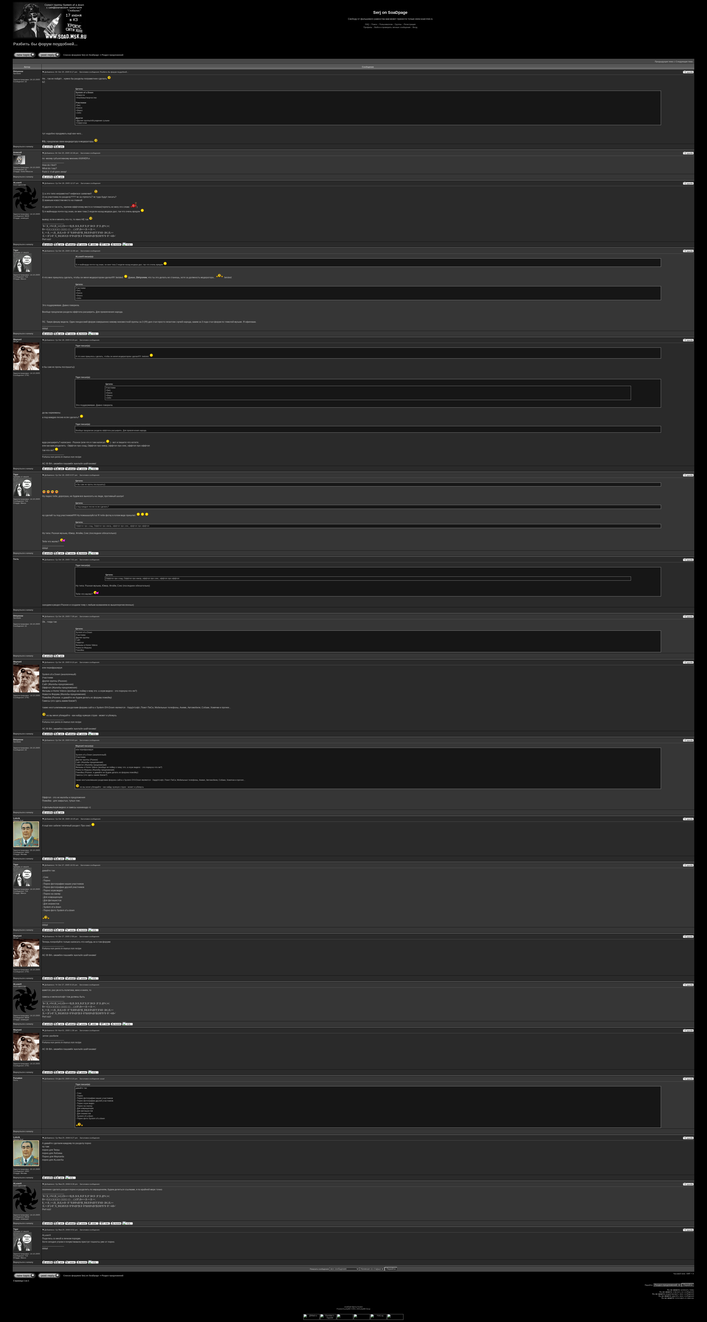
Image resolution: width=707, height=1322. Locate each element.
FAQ (367, 24)
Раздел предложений (112, 55)
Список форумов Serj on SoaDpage (81, 55)
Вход (415, 27)
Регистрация (410, 24)
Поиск (374, 24)
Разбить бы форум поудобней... (45, 44)
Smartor (360, 1307)
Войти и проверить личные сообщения (392, 27)
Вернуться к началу (23, 146)
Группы (398, 24)
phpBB (347, 1309)
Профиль (367, 27)
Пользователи (386, 24)
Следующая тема (684, 61)
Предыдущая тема (664, 61)
